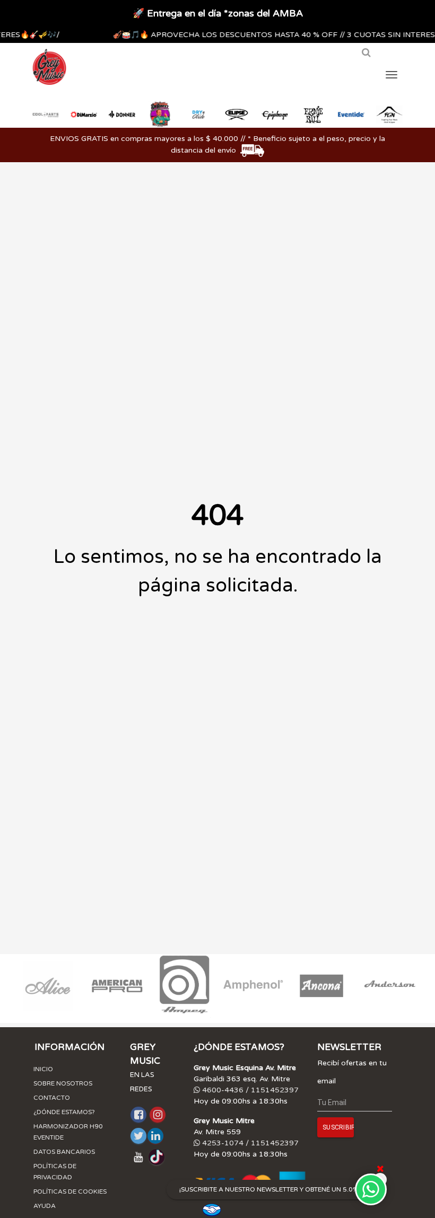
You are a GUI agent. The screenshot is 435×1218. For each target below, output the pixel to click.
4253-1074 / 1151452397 (249, 1143)
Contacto (51, 1097)
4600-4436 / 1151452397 (249, 1090)
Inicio (43, 1069)
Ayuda (44, 1206)
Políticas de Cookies (70, 1191)
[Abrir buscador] (366, 56)
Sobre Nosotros (62, 1083)
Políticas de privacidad (54, 1171)
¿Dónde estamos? (64, 1112)
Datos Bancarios (64, 1151)
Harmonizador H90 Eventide (68, 1132)
